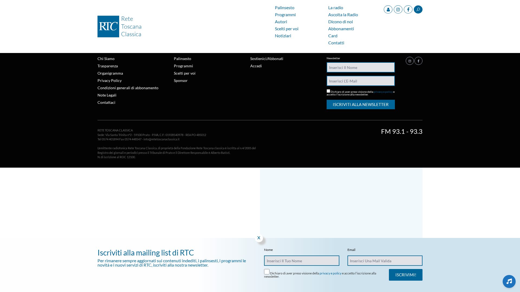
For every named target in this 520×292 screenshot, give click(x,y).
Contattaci (106, 102)
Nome (268, 249)
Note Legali (107, 95)
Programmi (285, 14)
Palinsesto (284, 7)
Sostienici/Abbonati (266, 58)
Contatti (336, 43)
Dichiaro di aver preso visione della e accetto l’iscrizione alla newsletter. (361, 93)
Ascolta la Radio (343, 14)
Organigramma (110, 73)
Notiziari (283, 36)
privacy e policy (383, 91)
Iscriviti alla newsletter (361, 104)
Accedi (256, 66)
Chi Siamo (106, 58)
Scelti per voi (286, 28)
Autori (281, 21)
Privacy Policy (110, 80)
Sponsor (181, 80)
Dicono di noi (340, 21)
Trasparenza (108, 66)
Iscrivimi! (405, 274)
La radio (335, 7)
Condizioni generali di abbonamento (128, 87)
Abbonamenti (341, 28)
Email (351, 249)
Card (332, 36)
